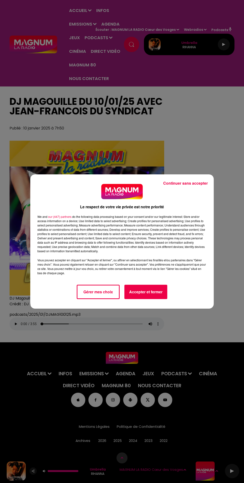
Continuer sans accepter (185, 183)
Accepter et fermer (146, 292)
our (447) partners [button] (59, 217)
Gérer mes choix (98, 292)
